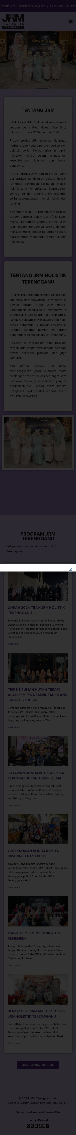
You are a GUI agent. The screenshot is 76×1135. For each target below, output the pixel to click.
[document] (38, 567)
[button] (70, 569)
